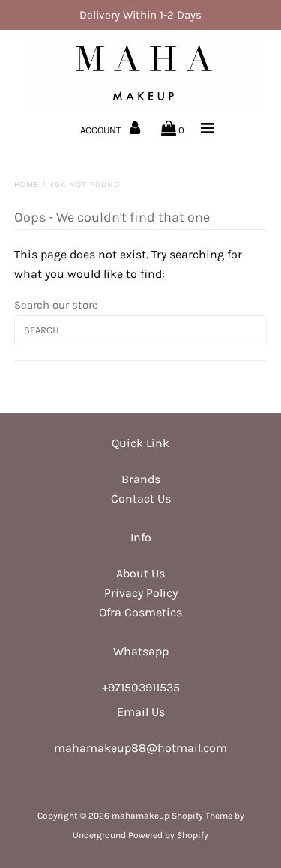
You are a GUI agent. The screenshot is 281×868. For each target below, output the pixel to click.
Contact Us (141, 498)
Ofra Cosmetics (140, 612)
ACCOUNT (102, 130)
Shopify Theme (202, 815)
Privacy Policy (141, 593)
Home (26, 184)
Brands (140, 479)
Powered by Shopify (168, 835)
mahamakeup (140, 815)
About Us (140, 573)
